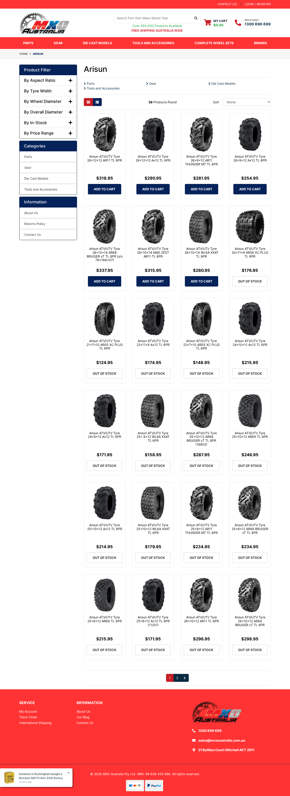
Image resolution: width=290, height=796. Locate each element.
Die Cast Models (97, 43)
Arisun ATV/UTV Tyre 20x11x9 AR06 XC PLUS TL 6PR (250, 252)
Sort (216, 102)
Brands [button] (260, 43)
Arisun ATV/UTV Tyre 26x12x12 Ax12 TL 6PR (153, 158)
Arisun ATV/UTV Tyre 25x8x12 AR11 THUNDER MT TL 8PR (201, 529)
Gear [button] (58, 43)
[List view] (97, 102)
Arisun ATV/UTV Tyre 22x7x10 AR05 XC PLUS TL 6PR (201, 344)
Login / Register (258, 4)
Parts (28, 157)
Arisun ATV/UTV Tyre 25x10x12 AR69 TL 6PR (250, 435)
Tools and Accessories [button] (153, 43)
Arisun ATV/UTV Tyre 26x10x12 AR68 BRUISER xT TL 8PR (250, 621)
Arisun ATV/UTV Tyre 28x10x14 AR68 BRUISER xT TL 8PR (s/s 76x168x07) (105, 254)
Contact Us (32, 234)
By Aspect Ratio (39, 80)
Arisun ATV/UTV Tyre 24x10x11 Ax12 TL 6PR (250, 343)
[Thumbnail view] (88, 102)
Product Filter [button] (37, 70)
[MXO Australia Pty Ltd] (44, 22)
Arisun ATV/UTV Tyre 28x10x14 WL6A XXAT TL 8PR (201, 252)
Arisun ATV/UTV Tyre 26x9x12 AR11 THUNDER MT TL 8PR (201, 160)
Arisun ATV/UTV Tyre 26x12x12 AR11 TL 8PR (104, 158)
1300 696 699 (258, 24)
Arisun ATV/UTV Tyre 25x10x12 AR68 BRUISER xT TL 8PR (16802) (201, 438)
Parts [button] (28, 43)
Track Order (28, 717)
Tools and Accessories (40, 189)
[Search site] (196, 18)
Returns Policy (34, 224)
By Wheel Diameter (43, 101)
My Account (28, 711)
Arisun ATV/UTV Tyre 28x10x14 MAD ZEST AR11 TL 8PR (153, 252)
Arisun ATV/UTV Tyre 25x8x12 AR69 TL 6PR (104, 619)
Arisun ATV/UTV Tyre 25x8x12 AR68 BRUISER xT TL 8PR (250, 529)
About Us (31, 213)
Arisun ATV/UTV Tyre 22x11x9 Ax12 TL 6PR (153, 343)
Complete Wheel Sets (214, 43)
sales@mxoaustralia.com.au (221, 740)
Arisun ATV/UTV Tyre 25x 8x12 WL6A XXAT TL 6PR (153, 437)
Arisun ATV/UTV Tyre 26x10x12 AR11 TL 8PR (201, 619)
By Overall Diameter (43, 112)
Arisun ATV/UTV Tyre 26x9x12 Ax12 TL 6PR (250, 158)
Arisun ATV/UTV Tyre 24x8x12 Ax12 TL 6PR (104, 435)
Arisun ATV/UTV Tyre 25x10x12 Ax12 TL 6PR (104, 527)
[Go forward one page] (185, 678)
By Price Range (39, 133)
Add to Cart (104, 189)
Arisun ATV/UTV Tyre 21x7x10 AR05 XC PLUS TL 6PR (105, 344)
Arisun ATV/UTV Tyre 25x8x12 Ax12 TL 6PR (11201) (153, 621)
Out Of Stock (250, 281)
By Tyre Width (38, 91)
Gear (27, 167)
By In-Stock (35, 122)
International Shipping (35, 723)
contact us (227, 4)
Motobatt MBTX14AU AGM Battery (41, 778)
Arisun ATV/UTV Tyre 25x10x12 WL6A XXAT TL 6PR (153, 529)
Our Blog (83, 717)
